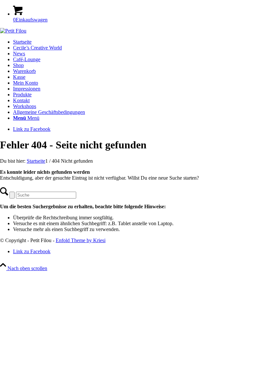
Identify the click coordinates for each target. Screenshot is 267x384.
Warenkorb (24, 71)
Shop (18, 65)
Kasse (19, 77)
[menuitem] (140, 118)
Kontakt (21, 100)
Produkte (22, 94)
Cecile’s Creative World (37, 47)
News (19, 53)
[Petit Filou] (13, 31)
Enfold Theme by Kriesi (80, 240)
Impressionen (26, 88)
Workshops (24, 106)
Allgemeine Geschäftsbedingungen (49, 112)
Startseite (22, 42)
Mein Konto (25, 83)
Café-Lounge (26, 59)
